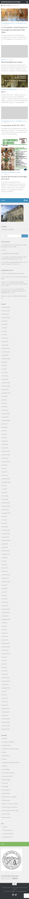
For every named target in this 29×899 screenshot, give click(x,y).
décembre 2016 (6, 574)
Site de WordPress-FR (7, 837)
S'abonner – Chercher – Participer (10, 803)
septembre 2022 (6, 420)
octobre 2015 (5, 616)
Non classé (4, 783)
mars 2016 (4, 598)
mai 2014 (4, 660)
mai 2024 (4, 369)
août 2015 (4, 622)
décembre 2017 (6, 550)
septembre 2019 (6, 513)
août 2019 (4, 516)
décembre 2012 (6, 677)
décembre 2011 (6, 708)
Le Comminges (5, 769)
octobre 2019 (5, 509)
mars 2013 (4, 671)
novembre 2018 (6, 533)
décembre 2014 (6, 643)
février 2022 (5, 444)
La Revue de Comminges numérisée (10, 762)
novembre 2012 (6, 681)
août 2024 (4, 362)
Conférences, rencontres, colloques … (11, 172)
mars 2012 (4, 698)
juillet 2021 (5, 465)
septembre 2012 (6, 688)
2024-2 (4, 250)
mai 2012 (4, 691)
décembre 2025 (6, 307)
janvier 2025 (5, 345)
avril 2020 (4, 492)
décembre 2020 (6, 478)
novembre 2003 (6, 725)
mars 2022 (4, 441)
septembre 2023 (6, 393)
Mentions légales (6, 779)
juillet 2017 (5, 557)
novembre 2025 (6, 310)
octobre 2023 (5, 389)
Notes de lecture (6, 793)
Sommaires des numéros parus (9, 89)
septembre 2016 (6, 581)
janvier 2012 (5, 705)
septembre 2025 (6, 317)
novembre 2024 (6, 352)
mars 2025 (4, 338)
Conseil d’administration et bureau (16, 273)
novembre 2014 (6, 647)
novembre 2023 (6, 386)
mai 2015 (4, 626)
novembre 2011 (6, 712)
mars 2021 (4, 472)
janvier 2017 (5, 571)
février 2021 (5, 475)
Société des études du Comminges (10, 2)
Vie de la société (6, 814)
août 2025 (4, 321)
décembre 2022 (6, 413)
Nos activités (5, 786)
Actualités (4, 738)
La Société (4, 766)
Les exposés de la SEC (21, 23)
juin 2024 (4, 365)
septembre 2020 (6, 482)
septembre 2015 (6, 619)
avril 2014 (4, 664)
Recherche (15, 878)
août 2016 (4, 585)
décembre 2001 (6, 729)
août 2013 (4, 667)
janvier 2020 (5, 499)
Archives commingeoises (8, 742)
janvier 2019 (5, 526)
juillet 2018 (5, 544)
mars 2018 (4, 547)
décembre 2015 (6, 609)
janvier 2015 (5, 640)
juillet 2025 (5, 324)
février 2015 (5, 636)
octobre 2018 (5, 537)
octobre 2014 (5, 650)
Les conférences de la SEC (8, 23)
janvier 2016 (5, 605)
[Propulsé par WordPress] (13, 891)
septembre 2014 (6, 653)
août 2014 (4, 657)
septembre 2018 (6, 540)
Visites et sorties (6, 817)
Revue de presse (6, 800)
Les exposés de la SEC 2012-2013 (12, 125)
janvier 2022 (5, 448)
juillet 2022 (5, 427)
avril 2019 (4, 523)
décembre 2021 (6, 451)
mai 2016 (4, 595)
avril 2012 (4, 695)
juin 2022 (4, 430)
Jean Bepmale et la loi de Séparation (10, 253)
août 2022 (4, 424)
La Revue (3, 59)
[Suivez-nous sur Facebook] (25, 200)
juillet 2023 (5, 396)
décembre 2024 (6, 348)
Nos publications (6, 790)
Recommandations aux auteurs (12, 62)
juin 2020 (4, 485)
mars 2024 (4, 372)
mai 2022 (4, 434)
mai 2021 (4, 468)
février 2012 (5, 701)
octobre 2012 (5, 684)
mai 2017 (4, 561)
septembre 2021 (6, 461)
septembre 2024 (6, 358)
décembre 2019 (6, 502)
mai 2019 (4, 520)
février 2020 (5, 496)
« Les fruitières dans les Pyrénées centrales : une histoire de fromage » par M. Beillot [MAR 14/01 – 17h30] (14, 283)
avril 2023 (4, 403)
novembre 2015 (6, 612)
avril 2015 (4, 629)
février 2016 (5, 602)
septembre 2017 (6, 554)
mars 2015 (4, 633)
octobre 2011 (5, 715)
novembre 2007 (6, 719)
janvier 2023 (5, 410)
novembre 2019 (6, 506)
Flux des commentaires (7, 833)
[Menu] (27, 2)
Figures (4, 752)
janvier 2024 (5, 379)
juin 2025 (4, 328)
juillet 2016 (5, 588)
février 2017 (5, 568)
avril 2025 (4, 334)
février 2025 (5, 341)
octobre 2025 (5, 314)
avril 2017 (4, 564)
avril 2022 (4, 437)
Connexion (4, 826)
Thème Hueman (22, 891)
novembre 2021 (6, 454)
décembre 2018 (6, 530)
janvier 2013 (5, 674)
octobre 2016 (5, 578)
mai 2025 (4, 331)
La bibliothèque (6, 755)
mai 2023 (4, 400)
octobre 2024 (5, 355)
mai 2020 (4, 489)
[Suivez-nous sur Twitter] (27, 200)
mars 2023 (4, 406)
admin (3, 273)
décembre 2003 (6, 722)
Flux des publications (7, 830)
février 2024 (5, 376)
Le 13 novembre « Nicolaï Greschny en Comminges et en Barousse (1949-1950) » (14, 29)
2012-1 (3, 92)
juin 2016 (4, 592)
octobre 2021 (5, 458)
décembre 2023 (6, 382)
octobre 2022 (5, 417)
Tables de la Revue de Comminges (10, 810)
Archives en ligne (6, 745)
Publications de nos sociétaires (9, 797)
